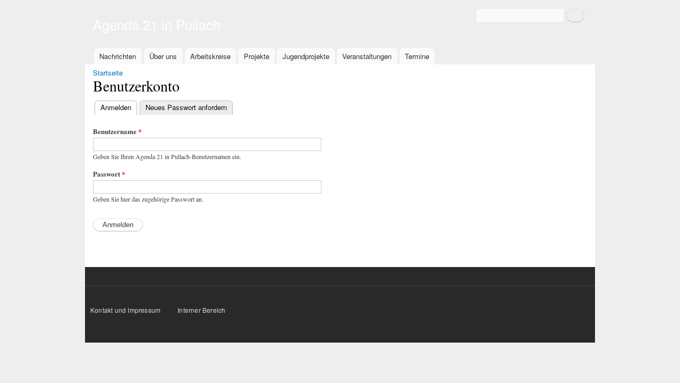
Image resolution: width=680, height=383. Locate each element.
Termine (417, 56)
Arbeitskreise (210, 56)
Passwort (109, 174)
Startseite (108, 73)
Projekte (256, 56)
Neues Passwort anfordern (186, 107)
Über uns (163, 56)
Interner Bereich (201, 309)
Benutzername (117, 131)
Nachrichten (117, 56)
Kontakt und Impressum (126, 309)
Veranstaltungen (367, 56)
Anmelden (118, 107)
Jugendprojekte (306, 56)
